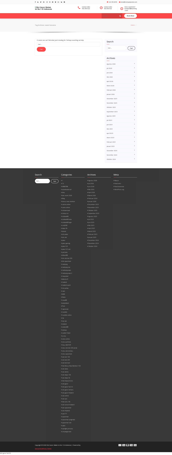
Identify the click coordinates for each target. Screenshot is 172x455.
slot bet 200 (66, 360)
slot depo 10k (66, 375)
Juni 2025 (110, 124)
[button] (120, 16)
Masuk (117, 180)
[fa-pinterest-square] (64, 2)
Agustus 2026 (111, 64)
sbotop (64, 330)
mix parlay (65, 288)
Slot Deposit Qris (67, 381)
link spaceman (66, 261)
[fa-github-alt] (52, 2)
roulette (64, 312)
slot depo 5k (66, 378)
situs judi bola (66, 342)
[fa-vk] (61, 2)
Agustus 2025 (111, 116)
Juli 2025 (109, 120)
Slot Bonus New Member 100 (71, 366)
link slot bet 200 (67, 258)
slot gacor (65, 384)
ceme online (66, 207)
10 (63, 183)
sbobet (64, 324)
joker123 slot (66, 249)
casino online (66, 204)
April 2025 (110, 133)
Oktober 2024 (111, 159)
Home (133, 25)
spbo (63, 425)
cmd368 (64, 225)
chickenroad (66, 210)
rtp (63, 318)
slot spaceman (66, 408)
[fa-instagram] (47, 2)
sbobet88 (65, 327)
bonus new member (68, 201)
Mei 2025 (110, 129)
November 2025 (112, 103)
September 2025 (112, 112)
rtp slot (64, 321)
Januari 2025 (110, 146)
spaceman (65, 417)
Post (63, 306)
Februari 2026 (111, 90)
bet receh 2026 (67, 195)
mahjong (64, 264)
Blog (63, 198)
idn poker (65, 234)
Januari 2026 (110, 94)
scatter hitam (66, 333)
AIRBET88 (65, 186)
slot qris (64, 399)
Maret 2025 (110, 137)
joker (63, 240)
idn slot (64, 237)
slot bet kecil (66, 363)
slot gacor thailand (68, 393)
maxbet (64, 282)
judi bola (64, 252)
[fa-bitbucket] (55, 2)
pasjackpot (65, 303)
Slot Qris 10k (66, 402)
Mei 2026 (110, 77)
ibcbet (64, 231)
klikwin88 (65, 255)
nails (63, 291)
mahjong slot (66, 267)
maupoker (65, 276)
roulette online (66, 315)
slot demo (65, 372)
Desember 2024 (112, 150)
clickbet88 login (67, 222)
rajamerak (65, 309)
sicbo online (66, 339)
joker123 (65, 246)
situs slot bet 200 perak (69, 348)
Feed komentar (119, 186)
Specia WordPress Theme (43, 448)
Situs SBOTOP (66, 345)
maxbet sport (66, 285)
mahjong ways (66, 270)
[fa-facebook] (35, 2)
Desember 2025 (112, 98)
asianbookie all (66, 189)
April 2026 (110, 81)
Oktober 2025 (111, 107)
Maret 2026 (110, 85)
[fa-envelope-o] (58, 2)
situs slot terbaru (67, 351)
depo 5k (64, 228)
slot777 (64, 414)
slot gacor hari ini (67, 387)
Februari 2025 (111, 142)
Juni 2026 (110, 73)
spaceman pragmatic (68, 419)
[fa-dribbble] (49, 2)
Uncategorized (66, 431)
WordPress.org (119, 189)
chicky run (65, 213)
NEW (63, 294)
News (64, 297)
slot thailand (66, 411)
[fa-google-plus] (44, 2)
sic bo (64, 336)
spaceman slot (66, 423)
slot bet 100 (66, 357)
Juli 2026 (109, 68)
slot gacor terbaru (67, 390)
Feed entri (118, 183)
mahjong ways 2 (67, 273)
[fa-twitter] (40, 2)
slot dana (65, 369)
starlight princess (67, 429)
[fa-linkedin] (37, 2)
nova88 (64, 300)
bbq (63, 192)
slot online (65, 396)
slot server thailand (68, 405)
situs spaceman (67, 354)
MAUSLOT (65, 279)
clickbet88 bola (66, 219)
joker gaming (66, 243)
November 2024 (112, 155)
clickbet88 (65, 216)
